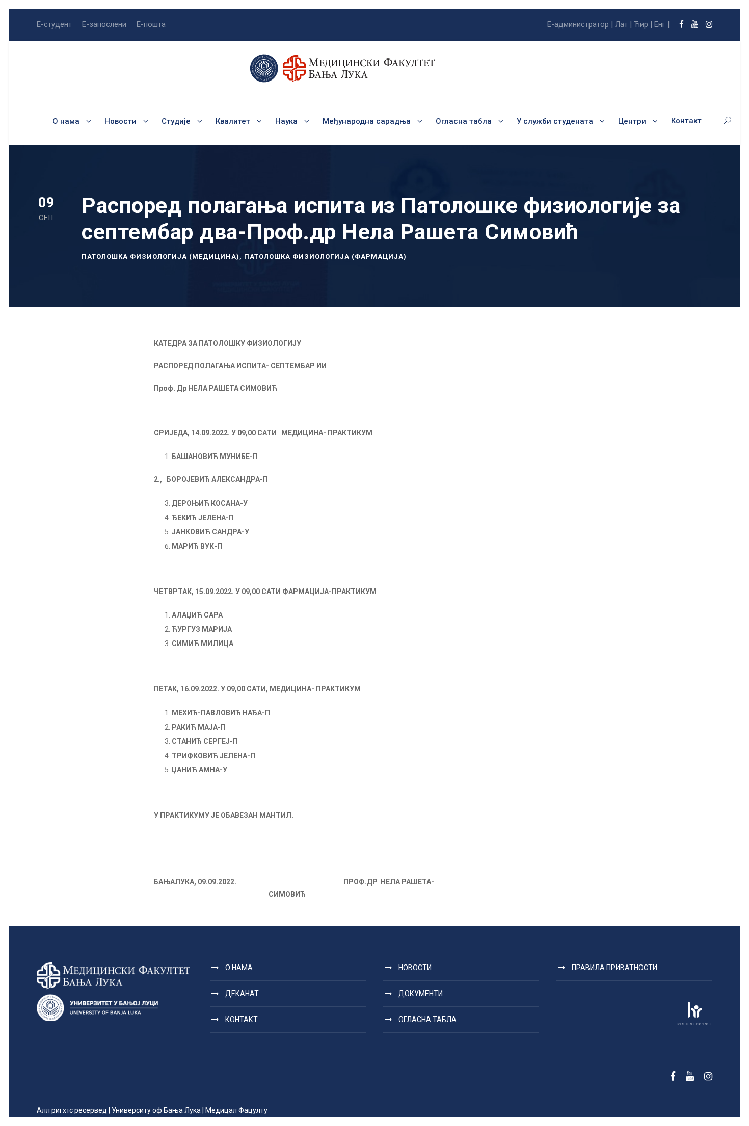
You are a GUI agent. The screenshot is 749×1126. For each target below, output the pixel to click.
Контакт (686, 120)
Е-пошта (151, 24)
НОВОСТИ (415, 967)
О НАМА (239, 967)
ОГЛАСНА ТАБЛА (427, 1019)
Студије (176, 121)
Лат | (623, 24)
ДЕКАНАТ (242, 993)
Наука (286, 121)
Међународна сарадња (367, 121)
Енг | (662, 24)
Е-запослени (104, 24)
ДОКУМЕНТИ (420, 993)
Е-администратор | (580, 24)
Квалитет (233, 121)
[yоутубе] (694, 24)
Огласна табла (464, 121)
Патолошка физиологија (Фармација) (325, 256)
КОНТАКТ (241, 1019)
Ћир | (643, 24)
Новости (120, 121)
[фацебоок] (681, 24)
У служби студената (555, 121)
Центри (632, 121)
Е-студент (54, 24)
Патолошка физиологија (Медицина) (160, 256)
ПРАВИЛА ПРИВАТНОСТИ (614, 967)
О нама (65, 121)
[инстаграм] (709, 24)
